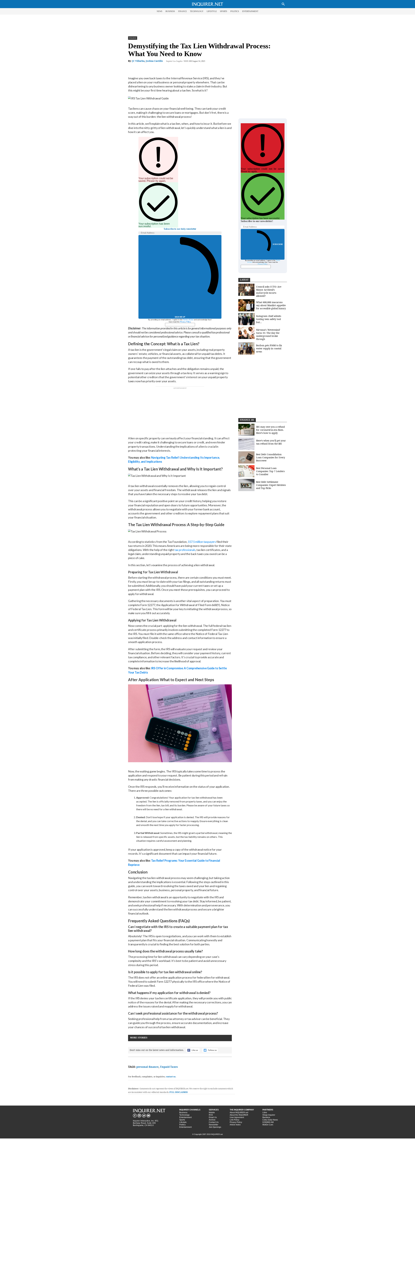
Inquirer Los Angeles (174, 61)
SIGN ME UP (180, 317)
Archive (212, 1120)
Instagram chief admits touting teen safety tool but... (268, 319)
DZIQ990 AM (268, 1122)
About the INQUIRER (239, 1115)
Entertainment (185, 1117)
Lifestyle (183, 1122)
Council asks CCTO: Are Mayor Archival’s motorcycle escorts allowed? (268, 291)
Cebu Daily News (270, 1120)
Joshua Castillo (154, 60)
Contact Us (214, 1122)
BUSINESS (170, 11)
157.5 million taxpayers (202, 541)
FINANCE (182, 11)
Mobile (212, 1112)
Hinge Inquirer (268, 1115)
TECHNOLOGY (196, 11)
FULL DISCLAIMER (178, 1092)
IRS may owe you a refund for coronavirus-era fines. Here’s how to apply (270, 429)
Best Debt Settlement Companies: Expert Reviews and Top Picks (271, 485)
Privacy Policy (185, 322)
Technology (184, 1115)
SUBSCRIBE (278, 244)
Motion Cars (267, 1125)
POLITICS (234, 11)
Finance (132, 38)
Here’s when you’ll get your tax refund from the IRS (271, 442)
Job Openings (215, 1127)
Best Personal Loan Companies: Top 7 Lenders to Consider (270, 471)
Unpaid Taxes (169, 1067)
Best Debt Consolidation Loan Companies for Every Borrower (270, 457)
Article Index (235, 1125)
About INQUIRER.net (239, 1112)
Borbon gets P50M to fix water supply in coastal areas (269, 348)
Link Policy (234, 1120)
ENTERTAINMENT (250, 11)
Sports (182, 1120)
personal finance (147, 1067)
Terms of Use (188, 320)
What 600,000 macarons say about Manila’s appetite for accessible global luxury (271, 305)
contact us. (171, 1076)
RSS (211, 1115)
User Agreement (237, 1117)
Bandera (266, 1117)
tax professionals (185, 550)
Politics (182, 1125)
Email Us (213, 1117)
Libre (264, 1112)
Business (183, 1112)
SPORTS (223, 11)
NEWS (159, 11)
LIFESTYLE (212, 11)
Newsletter (213, 1125)
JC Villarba (138, 60)
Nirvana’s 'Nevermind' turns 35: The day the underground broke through (268, 334)
